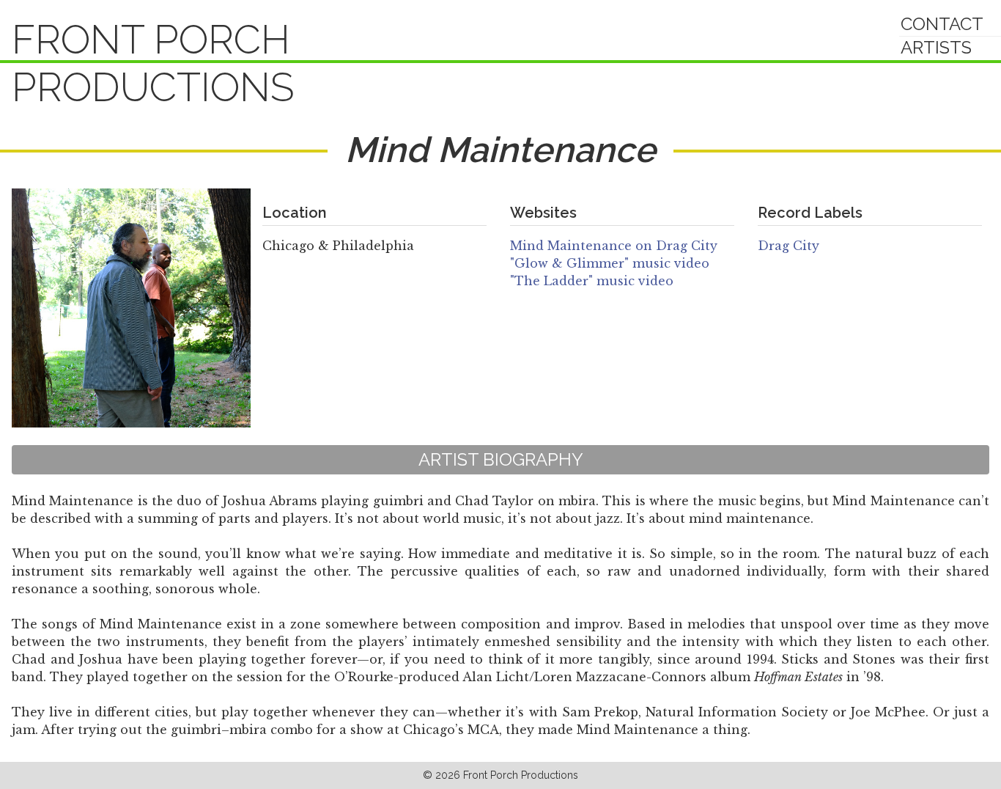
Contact (942, 23)
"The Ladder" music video (591, 281)
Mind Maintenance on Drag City (613, 245)
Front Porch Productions (153, 63)
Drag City (788, 245)
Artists (936, 47)
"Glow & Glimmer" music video (609, 263)
